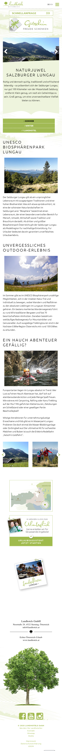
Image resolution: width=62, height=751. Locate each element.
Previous (5, 51)
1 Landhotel (29, 130)
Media (31, 736)
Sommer (29, 121)
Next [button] (59, 454)
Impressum (31, 741)
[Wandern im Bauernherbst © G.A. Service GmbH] (45, 454)
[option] (16, 454)
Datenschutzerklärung (31, 743)
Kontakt (31, 730)
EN (52, 4)
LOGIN (31, 746)
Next (56, 51)
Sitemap (31, 733)
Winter (29, 125)
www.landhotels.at (31, 640)
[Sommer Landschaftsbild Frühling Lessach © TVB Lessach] (16, 454)
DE (48, 4)
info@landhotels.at (31, 627)
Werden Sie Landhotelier (31, 728)
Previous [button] (3, 454)
